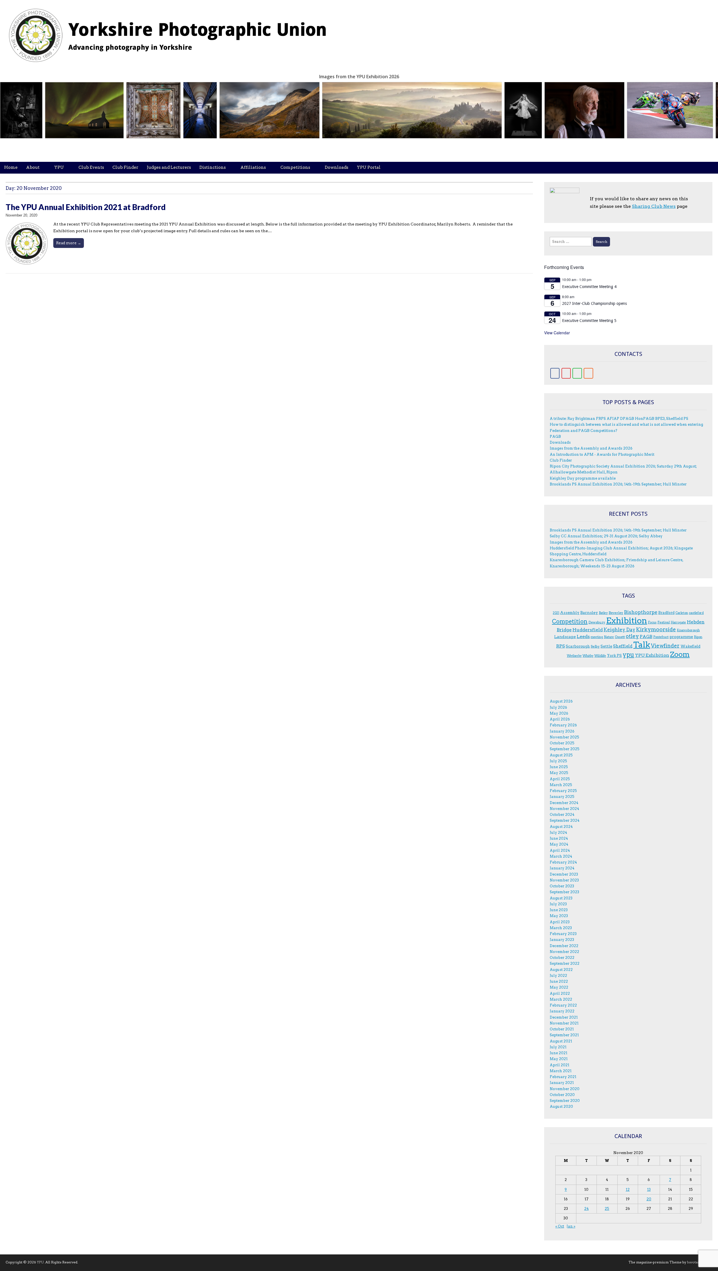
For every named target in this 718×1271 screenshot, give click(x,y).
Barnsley (589, 612)
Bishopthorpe (640, 612)
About (33, 167)
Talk (641, 645)
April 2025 (560, 779)
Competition (570, 621)
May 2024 (559, 844)
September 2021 (564, 1035)
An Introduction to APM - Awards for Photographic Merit (602, 454)
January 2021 (562, 1083)
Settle (606, 646)
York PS (614, 655)
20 (648, 1199)
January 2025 (562, 797)
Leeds (583, 636)
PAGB (555, 436)
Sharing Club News (654, 206)
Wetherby (574, 656)
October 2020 (562, 1095)
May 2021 (559, 1059)
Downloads (336, 167)
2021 (556, 613)
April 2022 (560, 993)
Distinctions (212, 167)
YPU (59, 167)
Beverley (616, 613)
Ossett (620, 637)
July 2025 (558, 761)
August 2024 (561, 827)
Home (11, 167)
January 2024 (562, 868)
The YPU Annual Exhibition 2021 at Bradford (86, 207)
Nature (609, 637)
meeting (597, 637)
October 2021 (562, 1029)
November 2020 (564, 1089)
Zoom (680, 654)
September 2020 (565, 1101)
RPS (560, 646)
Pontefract (661, 637)
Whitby (588, 656)
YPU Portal (369, 167)
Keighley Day (619, 629)
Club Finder (125, 167)
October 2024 (562, 814)
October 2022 (562, 957)
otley (632, 636)
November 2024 (564, 809)
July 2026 (558, 707)
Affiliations (253, 167)
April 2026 (560, 719)
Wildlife (600, 656)
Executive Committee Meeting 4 (589, 286)
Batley (603, 613)
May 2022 (559, 987)
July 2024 (558, 832)
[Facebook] (555, 373)
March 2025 (561, 785)
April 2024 (560, 850)
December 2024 (564, 803)
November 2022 (564, 952)
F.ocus (652, 622)
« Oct (559, 1226)
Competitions (295, 167)
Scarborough (578, 646)
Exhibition (626, 620)
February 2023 (563, 934)
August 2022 (561, 970)
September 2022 (564, 963)
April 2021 (559, 1065)
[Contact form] (577, 373)
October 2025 (562, 743)
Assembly (569, 612)
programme (681, 636)
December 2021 (564, 1017)
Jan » (571, 1226)
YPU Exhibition (652, 655)
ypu (628, 654)
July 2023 (558, 904)
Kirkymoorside (656, 629)
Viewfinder (665, 646)
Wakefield (690, 646)
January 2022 (562, 1011)
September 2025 (564, 749)
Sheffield (622, 646)
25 (607, 1208)
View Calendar (557, 332)
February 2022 (563, 1005)
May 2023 (559, 916)
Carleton (681, 613)
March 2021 (561, 1071)
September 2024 (564, 820)
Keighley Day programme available (583, 478)
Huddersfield (587, 629)
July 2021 (558, 1047)
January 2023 (562, 940)
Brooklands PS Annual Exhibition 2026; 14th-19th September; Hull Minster (618, 484)
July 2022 (558, 975)
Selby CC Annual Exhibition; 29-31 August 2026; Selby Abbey (606, 536)
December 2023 (564, 874)
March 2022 (561, 999)
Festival (663, 622)
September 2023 (564, 892)
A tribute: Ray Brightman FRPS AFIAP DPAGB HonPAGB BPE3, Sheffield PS (619, 418)
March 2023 (561, 928)
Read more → (68, 243)
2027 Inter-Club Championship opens (594, 303)
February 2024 (563, 862)
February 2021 (563, 1077)
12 (628, 1189)
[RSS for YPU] (588, 373)
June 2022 (559, 981)
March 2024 (561, 856)
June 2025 (559, 767)
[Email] (566, 373)
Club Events (91, 167)
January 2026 (562, 731)
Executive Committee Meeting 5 (589, 320)
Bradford (666, 612)
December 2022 (564, 946)
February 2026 (563, 725)
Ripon (698, 637)
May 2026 (559, 713)
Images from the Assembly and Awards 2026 (591, 448)
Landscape (565, 636)
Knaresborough (688, 630)
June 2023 (559, 910)
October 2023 (562, 886)
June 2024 (559, 838)
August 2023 (561, 898)
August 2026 (561, 701)
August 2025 (561, 755)
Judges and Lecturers (169, 167)
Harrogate (678, 622)
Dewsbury (596, 622)
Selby (595, 646)
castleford (696, 613)
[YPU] (174, 32)
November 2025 (564, 737)
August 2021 (561, 1041)
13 (649, 1189)
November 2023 (564, 880)
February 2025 (563, 791)
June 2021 (558, 1053)
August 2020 (561, 1106)
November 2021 (564, 1023)
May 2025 (559, 773)
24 (586, 1208)
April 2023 (560, 922)
